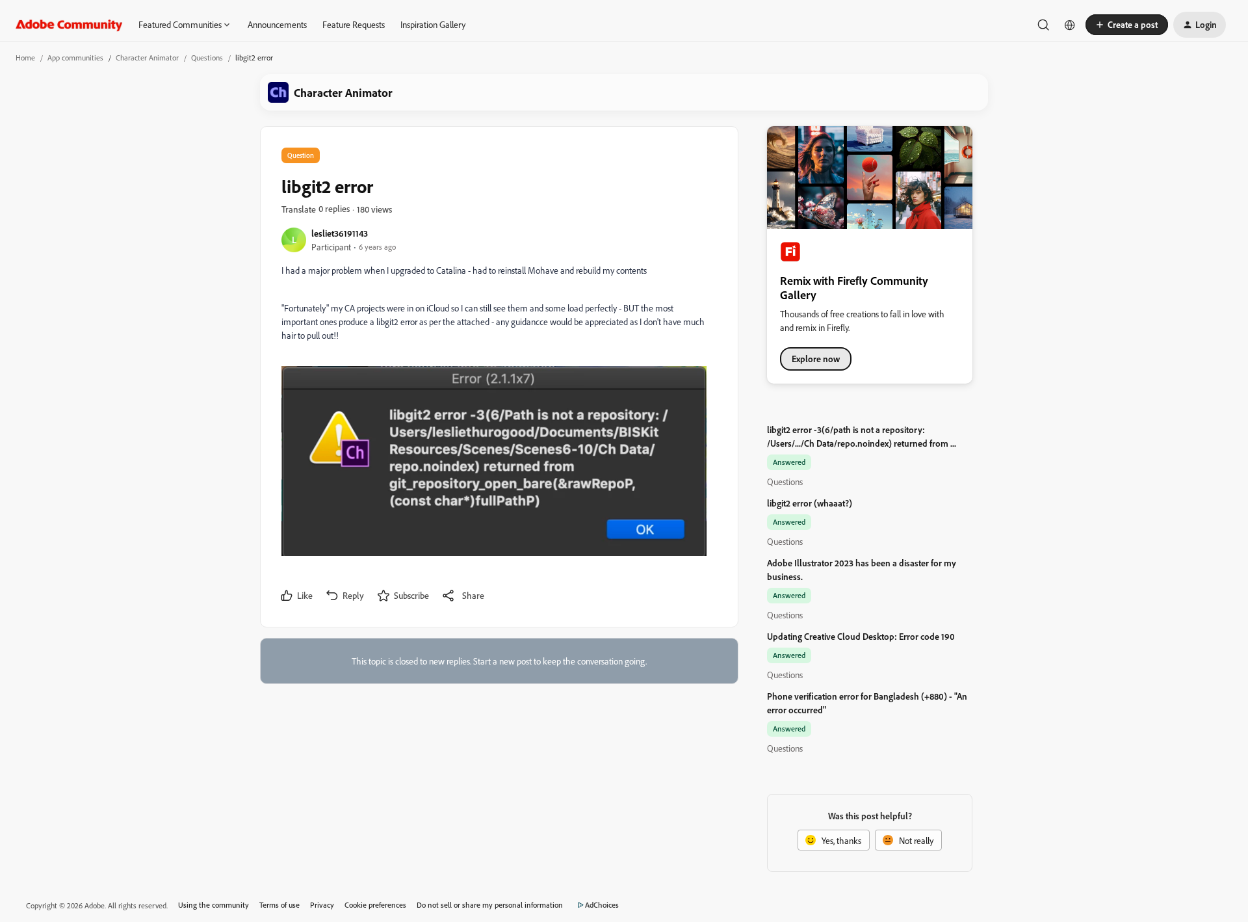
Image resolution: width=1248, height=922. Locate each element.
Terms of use (279, 905)
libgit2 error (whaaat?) (809, 502)
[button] (1127, 24)
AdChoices (602, 905)
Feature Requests (353, 24)
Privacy (322, 905)
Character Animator (147, 57)
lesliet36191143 (339, 233)
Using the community (213, 905)
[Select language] (1070, 24)
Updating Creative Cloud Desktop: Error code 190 (861, 636)
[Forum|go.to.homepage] (69, 24)
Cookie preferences (375, 905)
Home (25, 57)
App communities (75, 57)
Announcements (277, 24)
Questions (207, 57)
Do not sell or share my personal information (490, 905)
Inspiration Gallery (432, 24)
